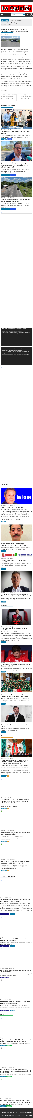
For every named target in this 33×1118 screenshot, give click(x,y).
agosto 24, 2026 (5, 859)
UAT (8, 775)
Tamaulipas (4, 90)
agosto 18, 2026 (4, 999)
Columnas (4, 521)
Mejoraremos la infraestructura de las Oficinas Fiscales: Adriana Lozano (25, 97)
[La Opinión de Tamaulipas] (16, 12)
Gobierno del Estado (6, 174)
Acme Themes (28, 1115)
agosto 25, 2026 (5, 693)
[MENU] (31, 14)
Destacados (4, 139)
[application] (16, 337)
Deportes (3, 642)
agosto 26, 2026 (5, 129)
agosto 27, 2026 (5, 505)
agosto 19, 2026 (4, 968)
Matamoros (9, 1045)
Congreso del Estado (5, 913)
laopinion (13, 34)
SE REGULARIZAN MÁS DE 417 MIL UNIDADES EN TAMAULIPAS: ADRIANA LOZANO (8, 97)
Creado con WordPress (7, 1115)
